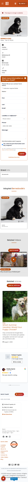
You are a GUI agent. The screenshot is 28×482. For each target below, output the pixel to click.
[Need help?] (3, 478)
